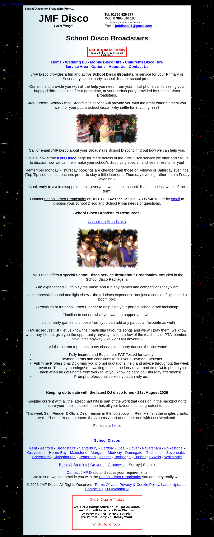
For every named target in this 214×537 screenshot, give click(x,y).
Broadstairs (65, 448)
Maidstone (78, 453)
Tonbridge (122, 457)
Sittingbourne (65, 457)
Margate (97, 453)
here (116, 425)
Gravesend (36, 453)
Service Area (76, 67)
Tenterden (87, 457)
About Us (117, 67)
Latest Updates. (174, 485)
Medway (115, 453)
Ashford (46, 448)
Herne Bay (58, 453)
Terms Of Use (105, 485)
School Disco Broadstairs (14, 4)
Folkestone (173, 448)
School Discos (107, 440)
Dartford (107, 448)
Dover (134, 448)
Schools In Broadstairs (107, 222)
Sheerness (41, 457)
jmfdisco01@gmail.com (133, 26)
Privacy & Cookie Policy (139, 485)
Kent (33, 448)
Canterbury (88, 448)
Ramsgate (133, 453)
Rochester (154, 453)
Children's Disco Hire (144, 62)
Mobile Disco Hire (106, 62)
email (175, 199)
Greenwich (117, 465)
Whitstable (173, 457)
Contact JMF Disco (82, 472)
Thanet (105, 457)
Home (56, 62)
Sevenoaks (175, 453)
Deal (121, 448)
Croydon (97, 465)
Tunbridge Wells (147, 457)
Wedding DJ (76, 62)
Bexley (64, 465)
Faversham (151, 448)
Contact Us (139, 67)
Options (98, 67)
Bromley (80, 465)
